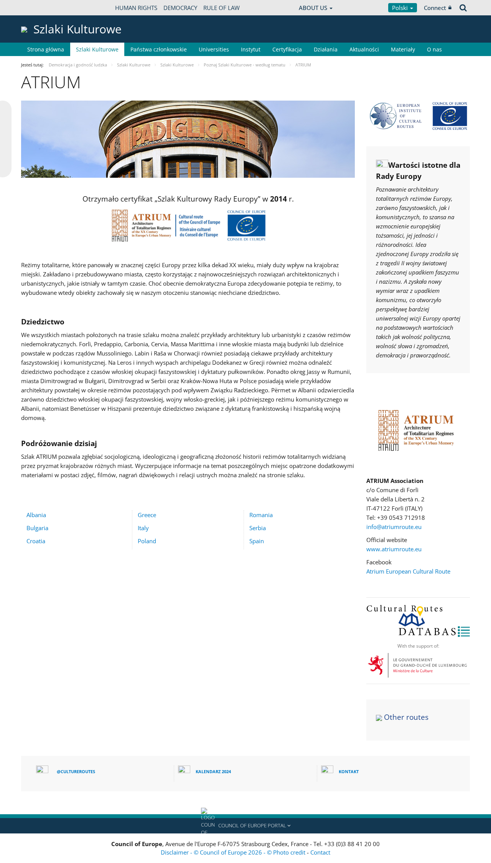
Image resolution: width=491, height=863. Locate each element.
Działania (326, 49)
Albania (36, 515)
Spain (256, 541)
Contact (320, 852)
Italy (143, 528)
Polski (400, 8)
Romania (261, 515)
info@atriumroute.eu (394, 527)
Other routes (406, 717)
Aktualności (364, 49)
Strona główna (45, 49)
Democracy (180, 8)
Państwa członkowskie (158, 49)
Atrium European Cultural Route (408, 571)
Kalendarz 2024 (213, 771)
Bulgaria (37, 528)
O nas (434, 49)
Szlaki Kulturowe (97, 49)
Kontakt (349, 771)
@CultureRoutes (76, 771)
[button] (245, 825)
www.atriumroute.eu (394, 549)
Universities (214, 49)
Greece (147, 515)
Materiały (403, 49)
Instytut (250, 49)
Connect (435, 8)
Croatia (35, 541)
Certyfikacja (287, 49)
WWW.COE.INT (40, 7)
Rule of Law (221, 8)
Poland (147, 541)
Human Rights (136, 8)
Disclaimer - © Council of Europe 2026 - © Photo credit (234, 852)
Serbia (257, 528)
